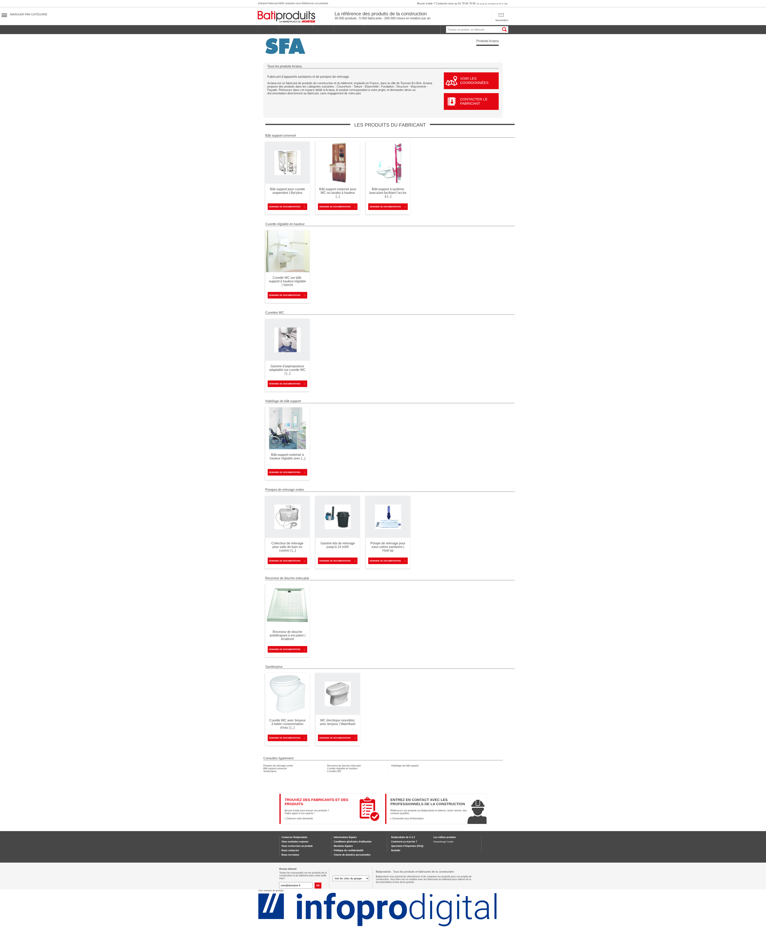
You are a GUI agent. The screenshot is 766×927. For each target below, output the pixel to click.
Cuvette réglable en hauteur (342, 768)
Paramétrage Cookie (443, 841)
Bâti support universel (275, 768)
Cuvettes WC (334, 771)
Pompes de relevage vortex (278, 765)
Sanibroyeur (270, 771)
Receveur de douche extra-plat (344, 765)
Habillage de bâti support (405, 765)
